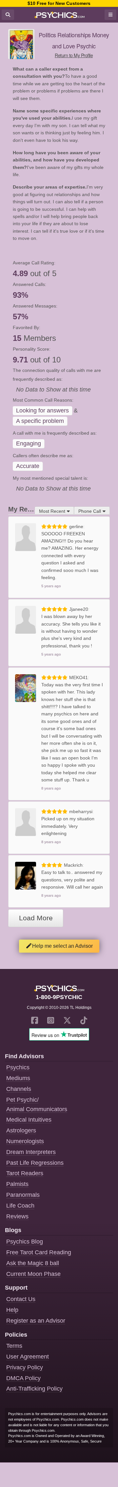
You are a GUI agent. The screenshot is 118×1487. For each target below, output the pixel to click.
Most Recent (52, 511)
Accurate (27, 466)
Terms (14, 1346)
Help (12, 1310)
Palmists (17, 1184)
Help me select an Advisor (62, 946)
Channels (18, 1089)
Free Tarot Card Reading (38, 1252)
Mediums (18, 1078)
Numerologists (25, 1141)
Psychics (18, 1067)
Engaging (28, 443)
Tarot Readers (24, 1173)
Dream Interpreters (31, 1152)
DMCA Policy (23, 1378)
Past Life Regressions (35, 1163)
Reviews (17, 1216)
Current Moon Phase (33, 1274)
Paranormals (23, 1195)
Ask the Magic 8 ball (32, 1263)
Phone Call (89, 511)
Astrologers (21, 1130)
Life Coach (20, 1205)
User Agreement (27, 1356)
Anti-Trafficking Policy (34, 1388)
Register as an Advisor (35, 1320)
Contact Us (20, 1299)
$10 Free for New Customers (59, 3)
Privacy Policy (24, 1367)
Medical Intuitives (28, 1119)
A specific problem (40, 421)
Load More (36, 918)
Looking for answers (42, 410)
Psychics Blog (24, 1241)
